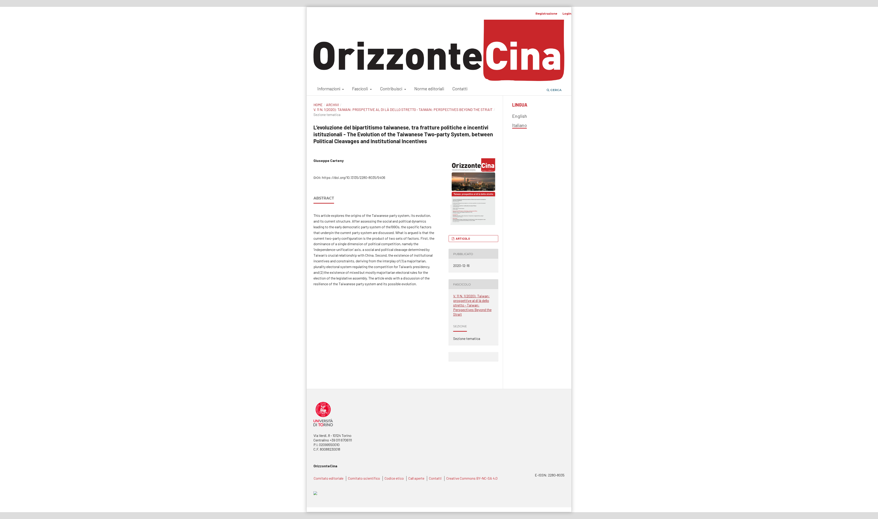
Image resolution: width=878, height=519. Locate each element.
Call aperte (416, 478)
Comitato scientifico (364, 478)
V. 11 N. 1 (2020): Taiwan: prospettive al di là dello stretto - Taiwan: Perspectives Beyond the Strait (403, 109)
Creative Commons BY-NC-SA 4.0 (472, 478)
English (519, 116)
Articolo (462, 238)
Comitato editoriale (328, 478)
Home (318, 104)
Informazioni (329, 88)
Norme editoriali (429, 88)
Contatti (459, 88)
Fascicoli (360, 88)
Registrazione (546, 13)
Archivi (332, 104)
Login (566, 13)
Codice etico (394, 478)
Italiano (519, 125)
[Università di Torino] (323, 427)
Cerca (555, 90)
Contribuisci (391, 88)
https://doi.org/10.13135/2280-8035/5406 (353, 177)
